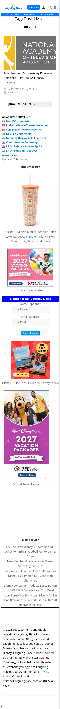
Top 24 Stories (46, 14)
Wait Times (29, 14)
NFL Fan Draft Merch (19, 133)
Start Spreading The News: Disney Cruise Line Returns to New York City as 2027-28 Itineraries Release (30, 600)
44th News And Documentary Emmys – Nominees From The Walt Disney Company (28, 78)
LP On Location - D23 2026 (22, 150)
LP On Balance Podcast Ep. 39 (24, 146)
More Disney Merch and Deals (30, 241)
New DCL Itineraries (18, 121)
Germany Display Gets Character (26, 138)
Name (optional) (30, 304)
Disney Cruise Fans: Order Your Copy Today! (30, 383)
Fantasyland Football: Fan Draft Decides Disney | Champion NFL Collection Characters (30, 575)
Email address (30, 317)
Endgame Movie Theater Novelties (27, 125)
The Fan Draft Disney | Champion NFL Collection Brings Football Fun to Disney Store (30, 551)
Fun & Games (13, 14)
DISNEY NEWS (10, 155)
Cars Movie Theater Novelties (24, 129)
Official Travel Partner (30, 290)
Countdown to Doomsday (22, 142)
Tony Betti (13, 92)
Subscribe (34, 7)
